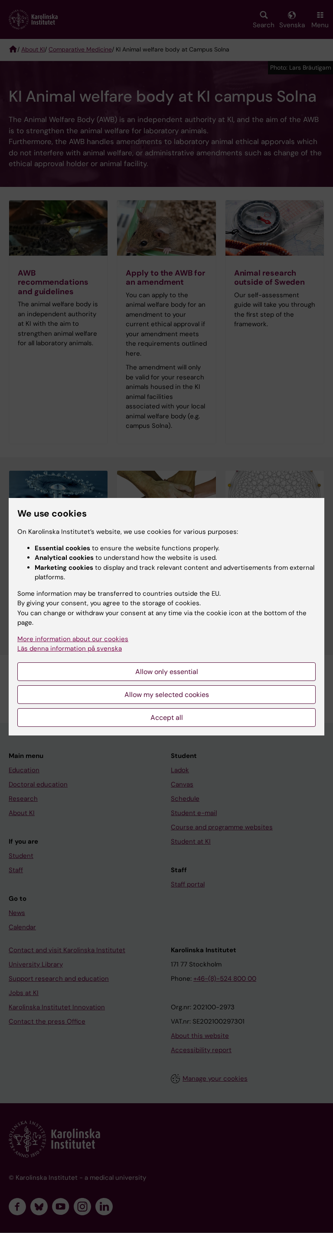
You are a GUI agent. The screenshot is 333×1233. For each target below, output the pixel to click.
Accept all (166, 717)
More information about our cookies (72, 639)
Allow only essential (166, 671)
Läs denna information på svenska (69, 648)
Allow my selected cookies (166, 694)
